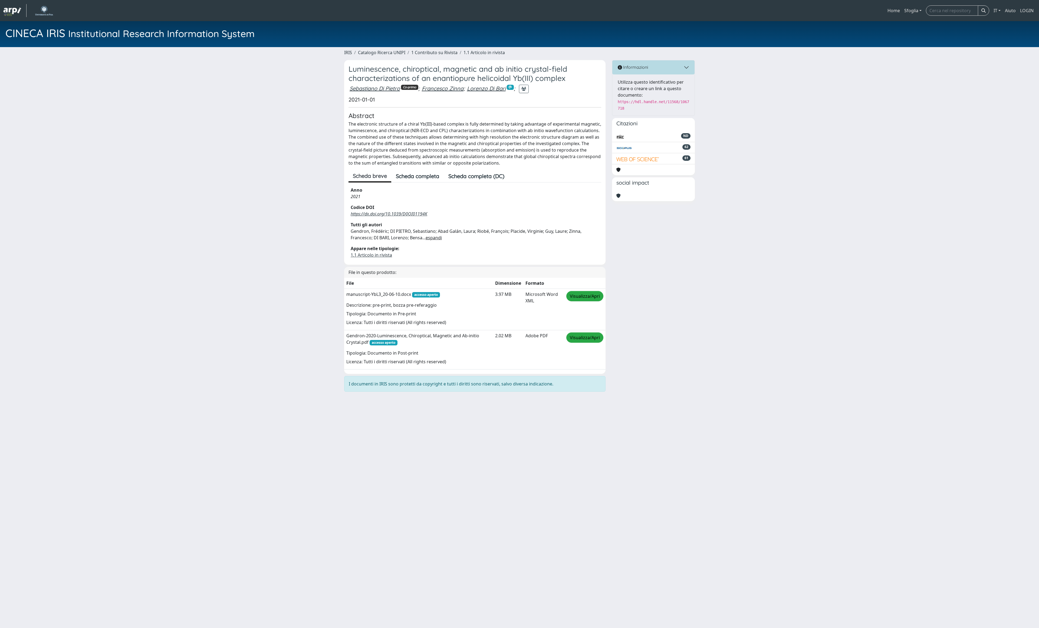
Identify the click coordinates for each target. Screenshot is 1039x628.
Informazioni (635, 67)
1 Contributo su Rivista (434, 52)
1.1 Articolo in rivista (484, 52)
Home (893, 11)
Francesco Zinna (442, 88)
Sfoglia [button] (911, 11)
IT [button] (995, 11)
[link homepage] (15, 10)
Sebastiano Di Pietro (375, 88)
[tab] (513, 176)
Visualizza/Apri (585, 296)
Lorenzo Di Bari (486, 88)
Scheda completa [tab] (417, 176)
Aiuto (1010, 11)
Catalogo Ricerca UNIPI (381, 52)
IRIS (348, 52)
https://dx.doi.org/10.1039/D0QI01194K (389, 214)
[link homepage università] (44, 10)
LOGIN (1027, 11)
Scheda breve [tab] (370, 175)
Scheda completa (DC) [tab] (476, 176)
